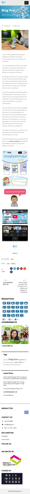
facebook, (16, 141)
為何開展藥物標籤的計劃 (8, 282)
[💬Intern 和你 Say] (15, 334)
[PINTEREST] (21, 268)
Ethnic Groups (5, 362)
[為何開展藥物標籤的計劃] (15, 310)
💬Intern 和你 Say (7, 346)
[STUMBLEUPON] (24, 268)
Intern (13, 362)
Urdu (8, 263)
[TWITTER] (14, 268)
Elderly (25, 359)
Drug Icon (13, 359)
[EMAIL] (11, 272)
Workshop (13, 263)
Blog (12, 259)
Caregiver (6, 359)
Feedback (10, 362)
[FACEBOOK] (11, 268)
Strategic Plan (8, 364)
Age (4, 359)
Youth (20, 364)
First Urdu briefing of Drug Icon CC (13, 388)
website (11, 141)
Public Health (18, 362)
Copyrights (5, 436)
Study (12, 364)
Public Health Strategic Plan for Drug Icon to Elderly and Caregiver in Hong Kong (22, 286)
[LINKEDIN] (18, 268)
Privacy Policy (5, 439)
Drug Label (21, 359)
